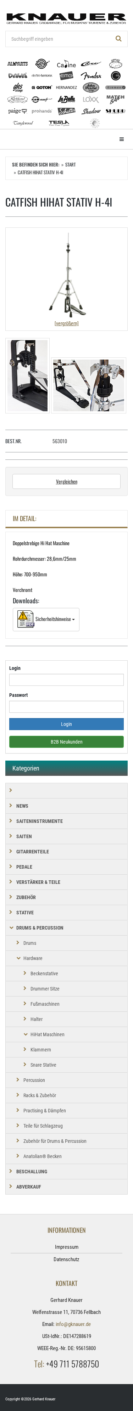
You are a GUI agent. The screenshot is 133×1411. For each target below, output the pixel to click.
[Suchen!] (119, 39)
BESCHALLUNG (31, 1171)
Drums (29, 943)
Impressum (66, 1247)
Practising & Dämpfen (44, 1110)
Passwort (18, 695)
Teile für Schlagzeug (43, 1126)
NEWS (22, 806)
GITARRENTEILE (32, 851)
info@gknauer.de (73, 1324)
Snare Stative (43, 1065)
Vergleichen (66, 481)
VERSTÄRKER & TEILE (38, 882)
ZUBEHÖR (26, 897)
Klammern (41, 1049)
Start (70, 164)
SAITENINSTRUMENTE (39, 821)
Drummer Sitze (45, 989)
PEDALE (24, 867)
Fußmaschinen (45, 1004)
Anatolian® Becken (42, 1156)
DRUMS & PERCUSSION (39, 928)
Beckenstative (44, 973)
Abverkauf (28, 1187)
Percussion (34, 1080)
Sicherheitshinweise (53, 618)
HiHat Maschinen (48, 1034)
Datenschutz (66, 1259)
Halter (37, 1019)
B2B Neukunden (67, 742)
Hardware (33, 958)
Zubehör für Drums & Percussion (55, 1141)
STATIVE (25, 912)
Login (15, 668)
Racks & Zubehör (39, 1095)
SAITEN (24, 836)
